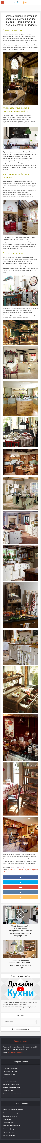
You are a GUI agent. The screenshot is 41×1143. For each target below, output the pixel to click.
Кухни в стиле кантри (10, 1081)
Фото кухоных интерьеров (11, 1125)
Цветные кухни (8, 1122)
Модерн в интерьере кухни (12, 1094)
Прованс (35, 869)
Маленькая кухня (8, 1132)
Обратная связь (20, 1041)
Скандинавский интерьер (11, 1084)
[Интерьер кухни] (20, 2)
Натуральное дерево (24, 869)
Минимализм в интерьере (11, 1087)
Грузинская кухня (8, 1090)
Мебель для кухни (9, 1135)
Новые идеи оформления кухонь (14, 1109)
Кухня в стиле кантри (17, 867)
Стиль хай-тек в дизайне (11, 1078)
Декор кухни (7, 1119)
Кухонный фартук (9, 1129)
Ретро (6, 872)
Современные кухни (9, 1074)
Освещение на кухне (10, 1116)
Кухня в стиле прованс (10, 1068)
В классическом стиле (10, 1071)
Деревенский (12, 869)
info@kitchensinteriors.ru (15, 1052)
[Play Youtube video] (20, 989)
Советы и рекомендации (11, 1113)
